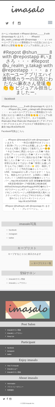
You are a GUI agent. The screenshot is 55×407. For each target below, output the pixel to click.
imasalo (29, 403)
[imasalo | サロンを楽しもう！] (27, 9)
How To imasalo (13, 366)
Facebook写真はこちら (12, 131)
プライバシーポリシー (15, 387)
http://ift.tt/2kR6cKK (15, 127)
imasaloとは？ (12, 369)
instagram (13, 234)
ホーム (4, 33)
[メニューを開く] (50, 23)
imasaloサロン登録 (17, 279)
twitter (11, 238)
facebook (14, 33)
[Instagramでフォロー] (21, 23)
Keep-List (10, 336)
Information (11, 383)
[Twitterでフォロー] (9, 23)
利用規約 (10, 390)
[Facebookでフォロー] (15, 23)
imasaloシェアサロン (18, 283)
